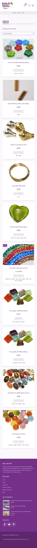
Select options (18, 70)
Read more (19, 318)
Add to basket (18, 111)
